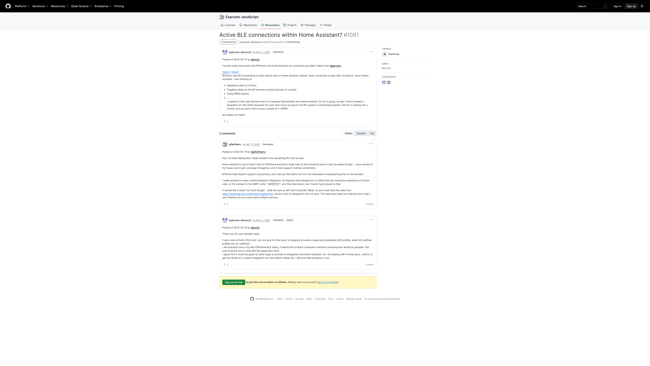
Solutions (38, 6)
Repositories (250, 25)
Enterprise (101, 6)
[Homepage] (8, 6)
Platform (20, 6)
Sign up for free (233, 282)
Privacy (289, 299)
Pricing (119, 6)
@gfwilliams (258, 151)
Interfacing (293, 41)
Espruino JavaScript (242, 17)
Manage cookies (354, 299)
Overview (230, 25)
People (327, 25)
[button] (371, 51)
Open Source (80, 6)
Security (299, 299)
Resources (58, 6)
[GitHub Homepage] (252, 299)
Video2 (235, 71)
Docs (330, 299)
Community (320, 299)
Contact (340, 299)
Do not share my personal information (382, 299)
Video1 (226, 71)
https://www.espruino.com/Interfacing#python (248, 193)
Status (309, 299)
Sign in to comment (327, 282)
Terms (280, 299)
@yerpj (255, 59)
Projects (292, 25)
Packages (310, 25)
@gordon (335, 65)
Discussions (272, 25)
